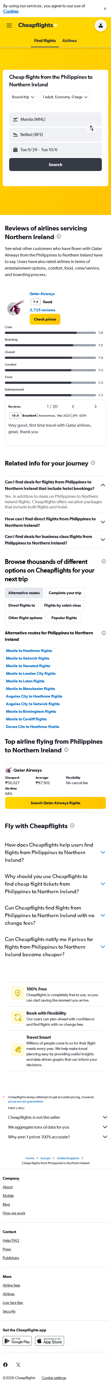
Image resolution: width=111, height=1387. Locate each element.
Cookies (10, 11)
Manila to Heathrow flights (29, 650)
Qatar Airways (42, 294)
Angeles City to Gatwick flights (33, 704)
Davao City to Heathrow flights (32, 726)
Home (30, 1158)
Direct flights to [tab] (21, 605)
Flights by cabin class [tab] (62, 605)
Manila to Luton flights (25, 681)
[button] (105, 9)
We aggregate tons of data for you (38, 1127)
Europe (45, 1158)
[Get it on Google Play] (17, 1341)
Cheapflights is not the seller (34, 1117)
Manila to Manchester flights (30, 688)
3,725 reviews (42, 310)
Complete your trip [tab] (65, 593)
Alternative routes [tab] (24, 593)
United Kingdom (68, 1158)
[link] (45, 319)
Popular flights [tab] (64, 618)
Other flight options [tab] (25, 618)
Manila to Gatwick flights (27, 658)
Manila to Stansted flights (28, 666)
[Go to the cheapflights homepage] (38, 25)
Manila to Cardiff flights (26, 719)
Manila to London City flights (31, 673)
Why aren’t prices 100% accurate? (39, 1136)
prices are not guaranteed (25, 1101)
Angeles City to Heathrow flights (34, 696)
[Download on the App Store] (49, 1341)
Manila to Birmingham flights (31, 711)
